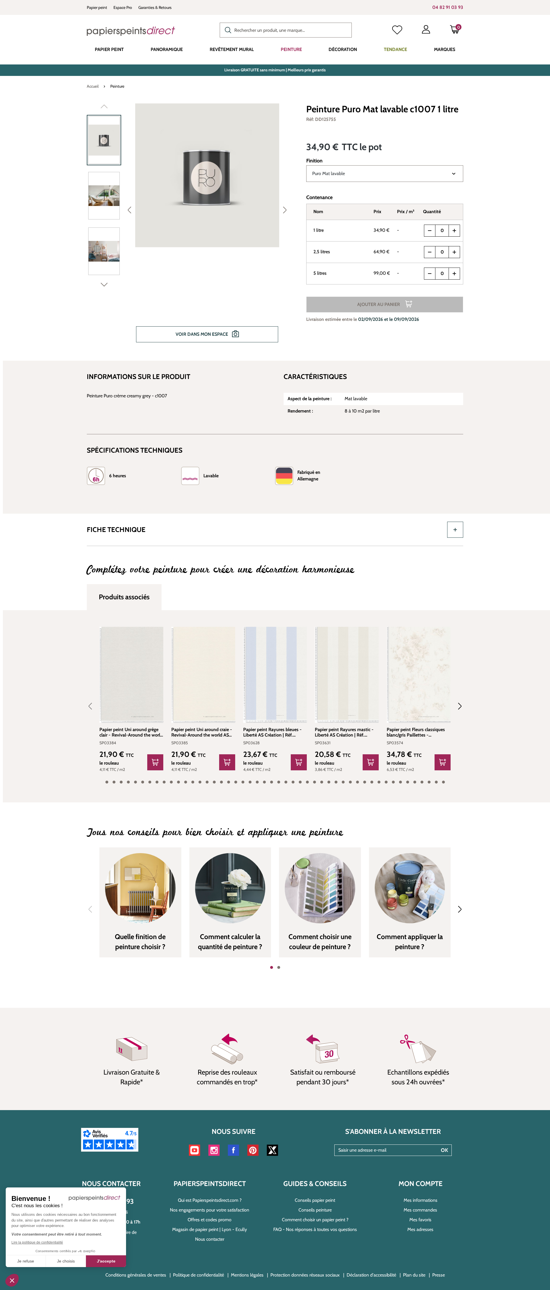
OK (444, 1150)
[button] (12, 1280)
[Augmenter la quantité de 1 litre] (454, 231)
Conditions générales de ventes (135, 1275)
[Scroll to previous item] (94, 706)
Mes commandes (420, 1210)
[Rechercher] (226, 29)
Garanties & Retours (155, 7)
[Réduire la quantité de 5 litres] (429, 274)
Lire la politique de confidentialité (37, 1242)
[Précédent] (129, 210)
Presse (438, 1275)
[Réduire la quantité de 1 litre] (429, 231)
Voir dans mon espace (202, 334)
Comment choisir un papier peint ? (315, 1219)
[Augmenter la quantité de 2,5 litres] (454, 252)
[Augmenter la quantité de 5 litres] (454, 274)
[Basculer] (455, 530)
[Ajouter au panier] (155, 762)
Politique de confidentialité (198, 1275)
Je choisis (66, 1261)
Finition (314, 161)
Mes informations (420, 1200)
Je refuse (25, 1261)
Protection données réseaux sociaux (305, 1275)
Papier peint (97, 7)
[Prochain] (285, 210)
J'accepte (106, 1261)
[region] (189, 226)
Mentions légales (247, 1275)
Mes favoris (420, 1219)
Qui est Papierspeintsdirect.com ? (209, 1200)
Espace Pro (122, 7)
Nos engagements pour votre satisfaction (209, 1210)
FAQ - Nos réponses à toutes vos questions (315, 1229)
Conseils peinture (315, 1210)
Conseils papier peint (315, 1200)
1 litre (318, 230)
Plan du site (414, 1275)
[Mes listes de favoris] (397, 30)
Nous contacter (209, 1239)
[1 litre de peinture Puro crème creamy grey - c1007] (207, 175)
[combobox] (286, 30)
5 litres (320, 273)
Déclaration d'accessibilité (371, 1275)
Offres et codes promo (209, 1219)
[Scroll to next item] (456, 706)
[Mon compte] (426, 30)
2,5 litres (321, 251)
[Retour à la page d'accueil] (131, 31)
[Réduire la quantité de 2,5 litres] (429, 252)
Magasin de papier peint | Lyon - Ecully (209, 1229)
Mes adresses (420, 1229)
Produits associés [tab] (124, 597)
